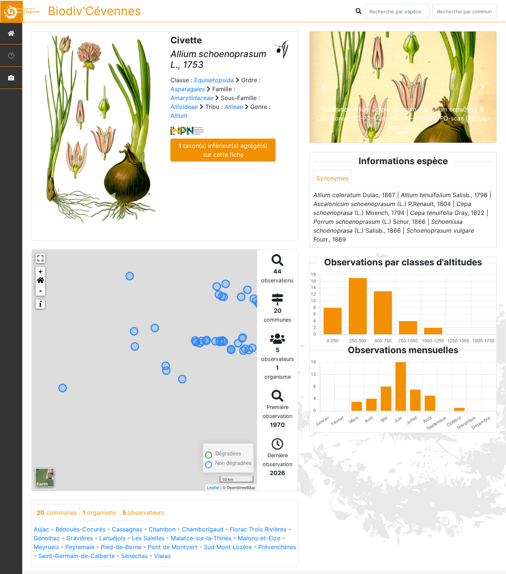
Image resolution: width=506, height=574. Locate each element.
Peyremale (79, 547)
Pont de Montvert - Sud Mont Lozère (200, 547)
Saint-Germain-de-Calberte (76, 556)
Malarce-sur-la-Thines (201, 538)
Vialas (162, 556)
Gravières (79, 538)
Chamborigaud (202, 529)
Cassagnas (127, 529)
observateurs (143, 512)
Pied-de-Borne (121, 547)
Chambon (162, 529)
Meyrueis (46, 547)
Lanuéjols (112, 538)
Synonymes (332, 178)
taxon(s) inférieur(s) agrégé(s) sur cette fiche (223, 150)
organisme (99, 512)
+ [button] (41, 271)
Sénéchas (134, 556)
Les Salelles (148, 538)
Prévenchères (277, 547)
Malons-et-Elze (259, 538)
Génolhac (47, 538)
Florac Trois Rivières (258, 529)
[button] (40, 281)
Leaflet (213, 487)
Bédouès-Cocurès (81, 529)
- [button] (41, 291)
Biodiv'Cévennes (94, 11)
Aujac (41, 529)
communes (57, 512)
